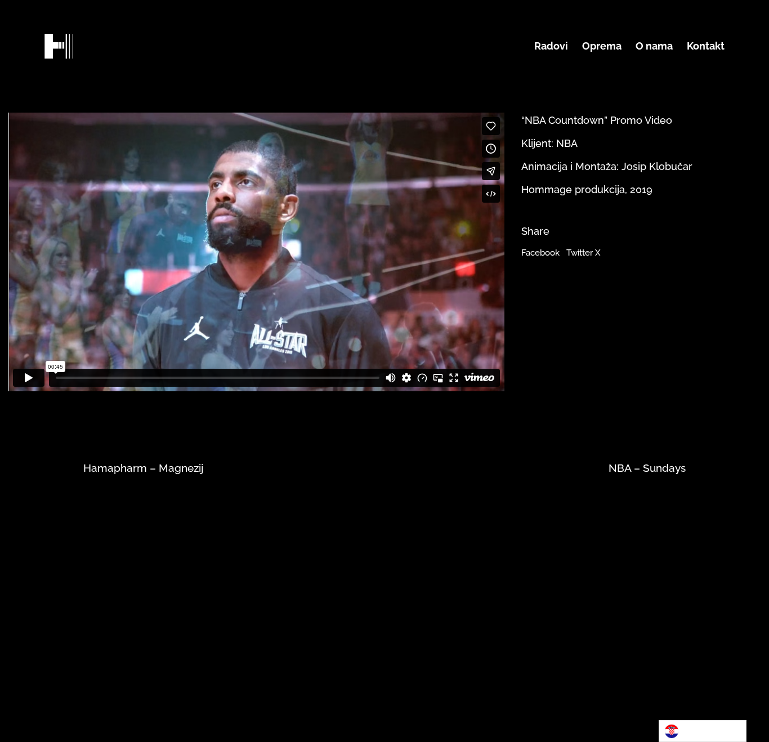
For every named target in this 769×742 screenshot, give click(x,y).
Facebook (540, 253)
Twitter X (583, 253)
